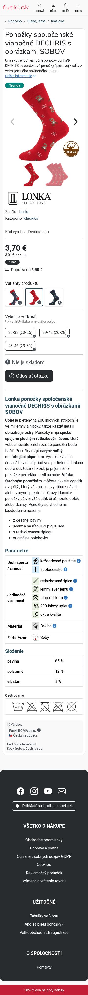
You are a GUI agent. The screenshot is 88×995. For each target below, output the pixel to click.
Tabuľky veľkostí (44, 916)
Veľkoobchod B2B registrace (44, 932)
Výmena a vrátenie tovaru (44, 881)
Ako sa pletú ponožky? (44, 924)
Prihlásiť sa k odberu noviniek (47, 806)
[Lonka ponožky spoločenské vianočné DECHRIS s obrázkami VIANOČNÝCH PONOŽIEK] (14, 297)
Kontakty (44, 967)
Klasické (30, 218)
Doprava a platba (44, 848)
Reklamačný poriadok (44, 873)
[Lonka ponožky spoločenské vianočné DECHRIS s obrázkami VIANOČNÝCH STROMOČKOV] (54, 297)
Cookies (44, 864)
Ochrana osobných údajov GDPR (44, 856)
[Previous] (13, 121)
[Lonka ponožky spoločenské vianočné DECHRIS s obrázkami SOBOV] (34, 297)
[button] (53, 7)
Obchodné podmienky (44, 840)
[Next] (75, 121)
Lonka (24, 211)
